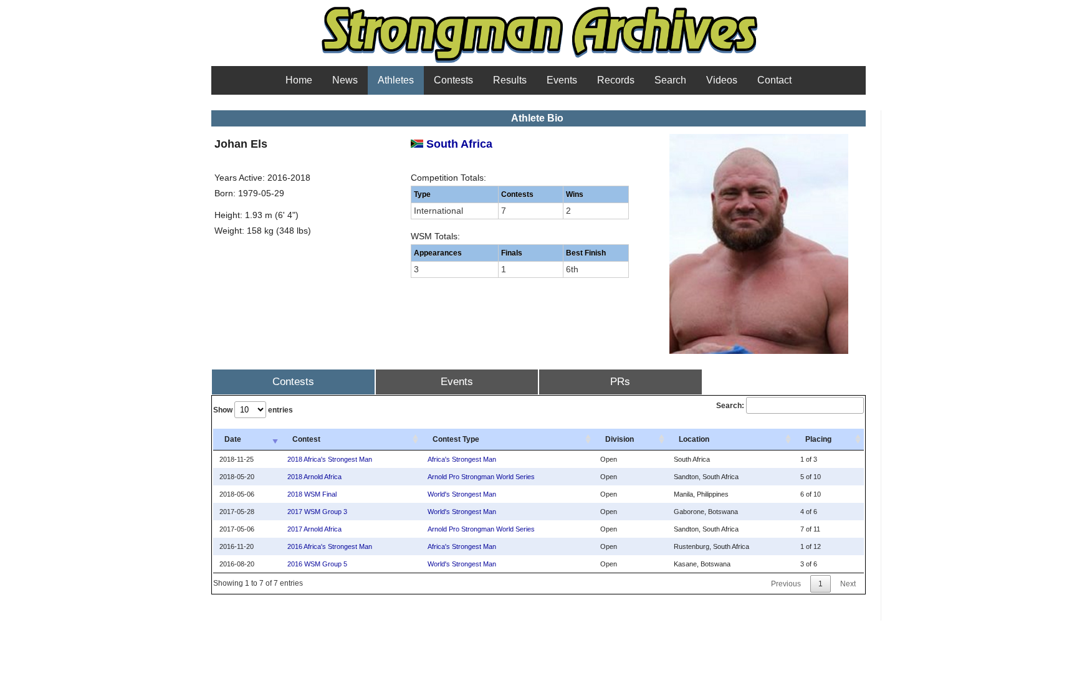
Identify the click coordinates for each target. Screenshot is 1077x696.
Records (615, 80)
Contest (306, 439)
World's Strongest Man (462, 494)
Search (670, 80)
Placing (818, 439)
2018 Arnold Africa (314, 476)
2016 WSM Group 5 (317, 564)
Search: (730, 405)
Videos (721, 80)
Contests (453, 80)
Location (694, 439)
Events (562, 80)
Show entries (253, 410)
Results (510, 80)
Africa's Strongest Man (462, 459)
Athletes (396, 80)
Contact (774, 80)
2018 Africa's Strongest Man (329, 459)
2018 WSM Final (312, 494)
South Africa (457, 144)
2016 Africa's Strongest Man (329, 546)
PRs (620, 382)
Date (232, 439)
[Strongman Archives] (539, 61)
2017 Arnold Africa (314, 529)
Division (619, 439)
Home (298, 80)
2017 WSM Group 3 (317, 511)
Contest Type (456, 439)
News (345, 80)
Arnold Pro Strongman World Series (481, 476)
